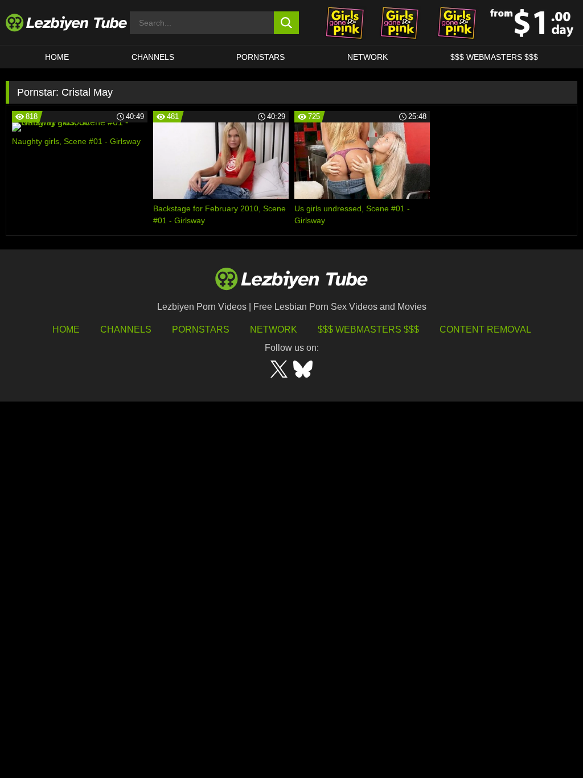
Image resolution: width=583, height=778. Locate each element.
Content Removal (485, 329)
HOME (57, 57)
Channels (125, 329)
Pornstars (260, 57)
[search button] (286, 22)
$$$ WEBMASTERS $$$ (494, 57)
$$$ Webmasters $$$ (368, 329)
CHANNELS (153, 57)
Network (367, 57)
